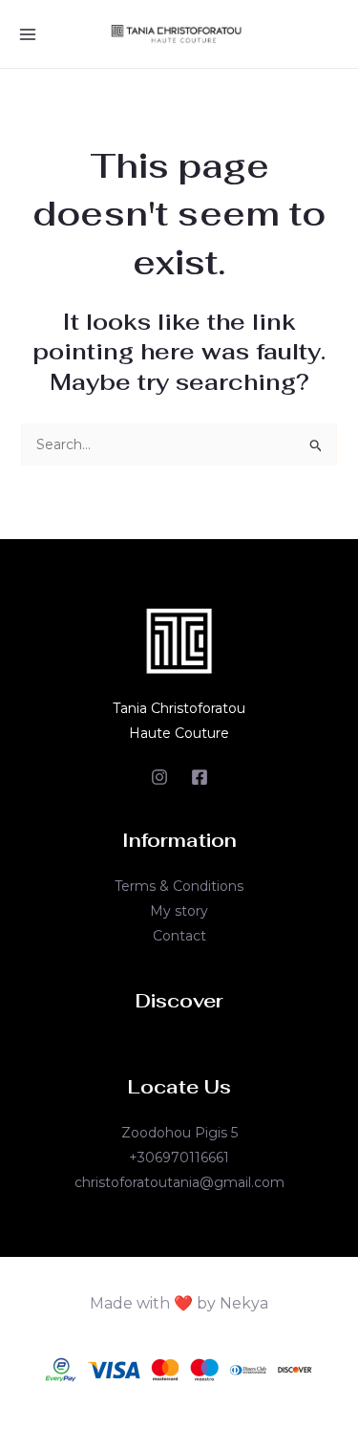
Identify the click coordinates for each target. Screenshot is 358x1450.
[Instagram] (159, 777)
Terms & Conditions (179, 886)
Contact (179, 935)
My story (179, 911)
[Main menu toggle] (27, 34)
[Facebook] (199, 777)
